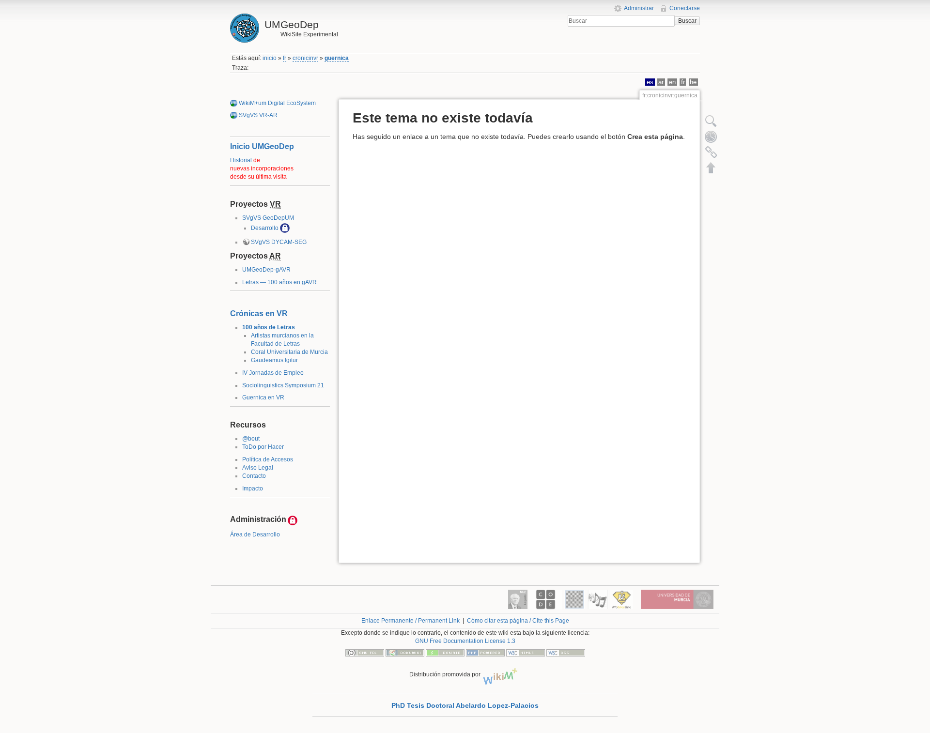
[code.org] (545, 599)
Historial (241, 160)
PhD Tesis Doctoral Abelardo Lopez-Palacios (465, 705)
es (650, 82)
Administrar (639, 8)
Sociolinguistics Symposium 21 (283, 385)
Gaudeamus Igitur (274, 360)
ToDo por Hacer (263, 446)
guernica (337, 58)
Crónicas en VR (259, 313)
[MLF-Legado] (517, 599)
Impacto (252, 488)
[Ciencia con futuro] (621, 599)
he (693, 82)
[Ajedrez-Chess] (574, 599)
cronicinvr (305, 58)
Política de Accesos (267, 459)
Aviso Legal (257, 467)
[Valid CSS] (565, 652)
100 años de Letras (268, 327)
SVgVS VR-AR (258, 115)
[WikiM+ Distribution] (501, 674)
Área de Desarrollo (255, 534)
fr (284, 58)
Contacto (254, 476)
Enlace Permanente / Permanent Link (410, 620)
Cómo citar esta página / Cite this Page (518, 620)
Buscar (687, 20)
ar (661, 82)
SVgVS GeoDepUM (268, 217)
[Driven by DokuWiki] (405, 652)
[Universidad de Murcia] (677, 599)
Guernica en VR (263, 397)
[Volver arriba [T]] (711, 167)
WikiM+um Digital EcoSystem (277, 103)
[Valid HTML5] (525, 652)
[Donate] (445, 652)
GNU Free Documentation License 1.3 (465, 641)
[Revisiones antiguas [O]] (711, 136)
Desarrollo (265, 228)
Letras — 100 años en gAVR (279, 282)
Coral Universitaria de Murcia (289, 352)
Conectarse (684, 8)
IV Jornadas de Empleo (273, 372)
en (672, 82)
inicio (270, 58)
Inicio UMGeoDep (262, 146)
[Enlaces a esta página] (711, 152)
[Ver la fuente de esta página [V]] (711, 121)
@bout (251, 438)
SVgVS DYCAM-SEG (279, 242)
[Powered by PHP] (485, 652)
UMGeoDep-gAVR (266, 269)
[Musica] (597, 599)
